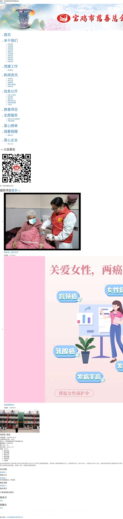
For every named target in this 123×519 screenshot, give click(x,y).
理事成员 (10, 52)
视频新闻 (10, 82)
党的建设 (10, 70)
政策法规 (10, 56)
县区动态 (10, 80)
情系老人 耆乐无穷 (11, 252)
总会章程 (10, 46)
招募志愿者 (11, 121)
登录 (1, 3)
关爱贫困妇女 (9, 404)
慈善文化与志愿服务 (14, 119)
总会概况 (10, 44)
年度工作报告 (12, 95)
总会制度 (10, 54)
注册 (4, 3)
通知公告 (10, 99)
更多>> (16, 190)
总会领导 (10, 50)
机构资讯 (10, 79)
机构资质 (10, 61)
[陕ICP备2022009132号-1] (59, 511)
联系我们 (10, 58)
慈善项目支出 (12, 101)
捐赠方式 (10, 135)
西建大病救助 (12, 84)
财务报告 (10, 97)
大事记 (10, 104)
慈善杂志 (10, 86)
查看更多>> (3, 472)
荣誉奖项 (10, 59)
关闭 (1, 501)
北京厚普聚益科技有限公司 (15, 517)
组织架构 (10, 48)
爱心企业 (10, 144)
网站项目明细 (12, 103)
